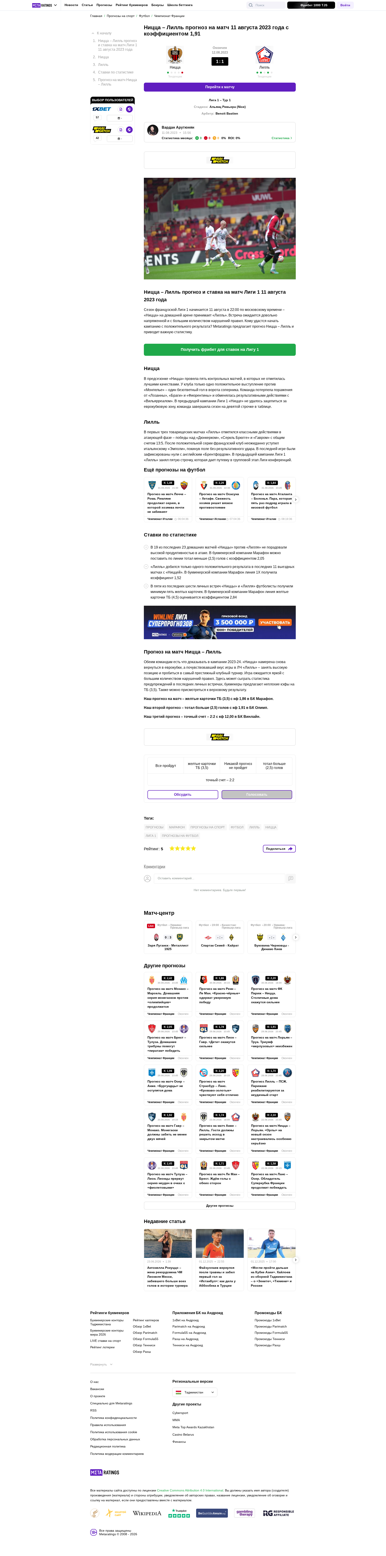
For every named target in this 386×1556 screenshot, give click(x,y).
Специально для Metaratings (111, 1403)
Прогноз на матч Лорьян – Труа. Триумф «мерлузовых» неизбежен (271, 1042)
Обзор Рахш (142, 1351)
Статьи (87, 5)
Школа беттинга (180, 5)
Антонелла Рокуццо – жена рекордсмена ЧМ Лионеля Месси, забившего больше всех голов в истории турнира (167, 1276)
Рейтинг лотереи (102, 1347)
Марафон (177, 827)
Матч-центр (159, 913)
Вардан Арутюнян (178, 127)
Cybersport (180, 1413)
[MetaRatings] (104, 1472)
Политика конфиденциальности (113, 1418)
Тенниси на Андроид (187, 1345)
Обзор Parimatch (145, 1332)
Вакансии (97, 1389)
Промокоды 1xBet (268, 1320)
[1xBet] (102, 102)
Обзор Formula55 (145, 1339)
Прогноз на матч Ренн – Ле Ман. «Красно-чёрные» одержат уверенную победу (219, 995)
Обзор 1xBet (142, 1326)
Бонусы (157, 5)
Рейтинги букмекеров (109, 1313)
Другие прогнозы (164, 965)
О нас (94, 1382)
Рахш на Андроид (185, 1339)
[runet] (94, 1513)
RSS (93, 1410)
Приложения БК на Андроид (197, 1313)
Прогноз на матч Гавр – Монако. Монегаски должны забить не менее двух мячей (167, 1132)
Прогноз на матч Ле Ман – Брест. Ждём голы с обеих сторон (219, 1178)
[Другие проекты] (44, 5)
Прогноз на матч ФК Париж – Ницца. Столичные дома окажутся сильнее (266, 995)
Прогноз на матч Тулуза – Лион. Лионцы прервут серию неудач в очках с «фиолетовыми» (167, 1180)
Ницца (175, 67)
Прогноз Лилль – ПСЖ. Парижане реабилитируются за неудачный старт (269, 1088)
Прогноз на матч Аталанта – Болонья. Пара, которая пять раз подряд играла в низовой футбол (271, 500)
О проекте (97, 1396)
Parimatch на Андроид (188, 1326)
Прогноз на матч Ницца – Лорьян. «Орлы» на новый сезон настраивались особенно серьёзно (271, 1134)
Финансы (179, 1441)
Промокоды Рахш (267, 1345)
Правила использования (108, 1425)
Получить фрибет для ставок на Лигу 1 (220, 349)
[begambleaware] (212, 1513)
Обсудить (182, 794)
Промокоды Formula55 (271, 1332)
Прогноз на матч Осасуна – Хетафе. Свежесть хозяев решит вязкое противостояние (219, 500)
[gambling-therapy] (244, 1513)
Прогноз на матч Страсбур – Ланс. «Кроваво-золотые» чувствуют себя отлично (219, 1088)
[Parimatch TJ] (102, 123)
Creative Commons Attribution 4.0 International (190, 1490)
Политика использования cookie (113, 1432)
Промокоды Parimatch (271, 1326)
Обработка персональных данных (115, 1439)
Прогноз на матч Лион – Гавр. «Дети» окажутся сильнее (218, 1042)
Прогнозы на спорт (208, 827)
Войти (345, 5)
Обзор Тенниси (144, 1345)
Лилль (254, 827)
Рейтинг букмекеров (132, 5)
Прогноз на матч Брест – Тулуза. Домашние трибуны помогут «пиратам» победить (166, 1044)
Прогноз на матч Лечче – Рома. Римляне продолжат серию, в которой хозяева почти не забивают (166, 503)
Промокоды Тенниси (270, 1339)
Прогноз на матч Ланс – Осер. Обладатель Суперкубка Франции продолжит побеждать (269, 1180)
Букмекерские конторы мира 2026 (107, 1332)
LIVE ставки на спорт (105, 1340)
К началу (104, 30)
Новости (71, 5)
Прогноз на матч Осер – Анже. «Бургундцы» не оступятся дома (166, 1086)
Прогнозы (104, 5)
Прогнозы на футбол (180, 836)
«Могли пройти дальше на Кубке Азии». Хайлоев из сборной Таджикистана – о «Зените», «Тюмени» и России (271, 1276)
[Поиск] (250, 5)
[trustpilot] (179, 1513)
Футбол (237, 827)
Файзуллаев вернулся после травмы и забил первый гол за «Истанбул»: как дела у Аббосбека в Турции (217, 1276)
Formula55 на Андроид (189, 1332)
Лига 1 (151, 836)
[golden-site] (115, 1513)
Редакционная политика (108, 1446)
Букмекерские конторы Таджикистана (107, 1322)
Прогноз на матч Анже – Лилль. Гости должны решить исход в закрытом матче (218, 1132)
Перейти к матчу (220, 87)
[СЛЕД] (296, 500)
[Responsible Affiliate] (278, 1513)
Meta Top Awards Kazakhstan (193, 1427)
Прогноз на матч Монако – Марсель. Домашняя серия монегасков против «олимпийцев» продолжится (168, 997)
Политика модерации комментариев (117, 1453)
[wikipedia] (147, 1513)
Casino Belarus (183, 1434)
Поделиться (275, 848)
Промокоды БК (268, 1313)
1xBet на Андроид (185, 1320)
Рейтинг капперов (146, 1320)
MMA (176, 1420)
